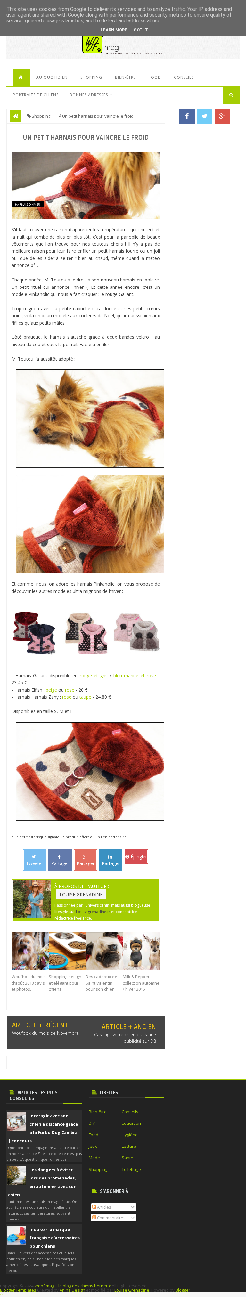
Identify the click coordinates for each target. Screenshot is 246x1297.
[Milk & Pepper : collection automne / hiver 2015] (141, 951)
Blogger (183, 1290)
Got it (141, 30)
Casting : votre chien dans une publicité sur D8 (125, 1038)
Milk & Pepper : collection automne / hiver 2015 (141, 983)
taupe (85, 697)
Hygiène (130, 1135)
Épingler (139, 857)
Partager (60, 863)
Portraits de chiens (36, 95)
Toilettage (131, 1169)
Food (155, 77)
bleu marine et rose (134, 675)
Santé (127, 1158)
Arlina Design (72, 1290)
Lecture (129, 1146)
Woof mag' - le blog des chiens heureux (72, 1286)
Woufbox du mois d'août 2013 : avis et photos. (29, 983)
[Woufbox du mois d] (30, 951)
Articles (103, 1207)
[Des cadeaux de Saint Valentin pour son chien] (104, 951)
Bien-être (125, 77)
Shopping (91, 77)
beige (51, 690)
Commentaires (111, 1217)
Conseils (184, 77)
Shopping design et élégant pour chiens (65, 983)
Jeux (93, 1146)
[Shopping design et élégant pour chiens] (67, 951)
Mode (94, 1158)
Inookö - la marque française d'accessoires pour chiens (54, 1238)
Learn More (114, 30)
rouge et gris (94, 675)
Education (131, 1123)
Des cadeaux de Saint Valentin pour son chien (101, 983)
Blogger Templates (18, 1290)
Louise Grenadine (81, 894)
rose (69, 690)
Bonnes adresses (89, 95)
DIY (92, 1123)
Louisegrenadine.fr (93, 911)
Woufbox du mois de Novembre (45, 1033)
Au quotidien (52, 77)
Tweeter (34, 863)
